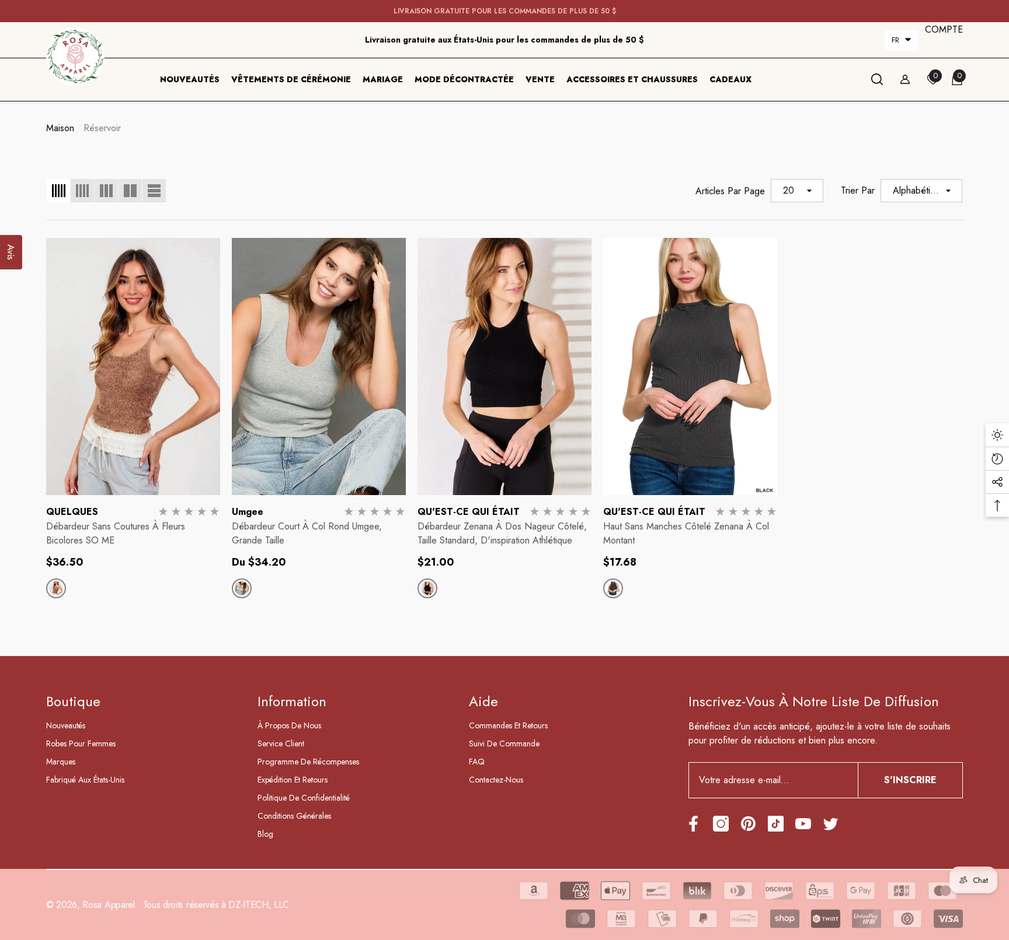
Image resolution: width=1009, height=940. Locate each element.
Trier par (858, 190)
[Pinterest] (748, 823)
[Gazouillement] (830, 823)
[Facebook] (693, 823)
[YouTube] (803, 823)
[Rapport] (905, 79)
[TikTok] (775, 823)
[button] (901, 40)
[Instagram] (721, 823)
